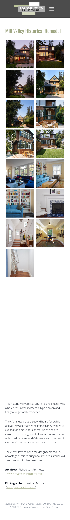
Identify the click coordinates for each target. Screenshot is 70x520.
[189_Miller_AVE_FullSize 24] (50, 323)
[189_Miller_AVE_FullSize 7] (50, 114)
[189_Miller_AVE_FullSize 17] (20, 233)
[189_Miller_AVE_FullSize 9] (50, 84)
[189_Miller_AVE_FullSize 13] (20, 293)
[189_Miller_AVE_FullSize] (50, 293)
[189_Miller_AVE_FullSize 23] (50, 353)
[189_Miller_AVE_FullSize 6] (50, 144)
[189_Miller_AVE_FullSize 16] (50, 203)
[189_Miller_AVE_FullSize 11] (20, 203)
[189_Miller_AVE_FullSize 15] (20, 173)
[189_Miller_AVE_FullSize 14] (50, 233)
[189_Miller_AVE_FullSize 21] (20, 54)
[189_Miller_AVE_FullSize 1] (20, 353)
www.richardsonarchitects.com (24, 474)
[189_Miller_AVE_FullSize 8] (20, 144)
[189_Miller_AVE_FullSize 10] (20, 114)
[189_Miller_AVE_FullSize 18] (20, 323)
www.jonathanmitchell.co (21, 487)
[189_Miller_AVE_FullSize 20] (20, 84)
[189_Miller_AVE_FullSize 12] (50, 173)
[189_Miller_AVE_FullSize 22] (50, 54)
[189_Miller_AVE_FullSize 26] (50, 263)
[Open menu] (51, 9)
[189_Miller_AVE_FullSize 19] (20, 263)
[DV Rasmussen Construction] (30, 8)
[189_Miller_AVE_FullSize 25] (20, 383)
